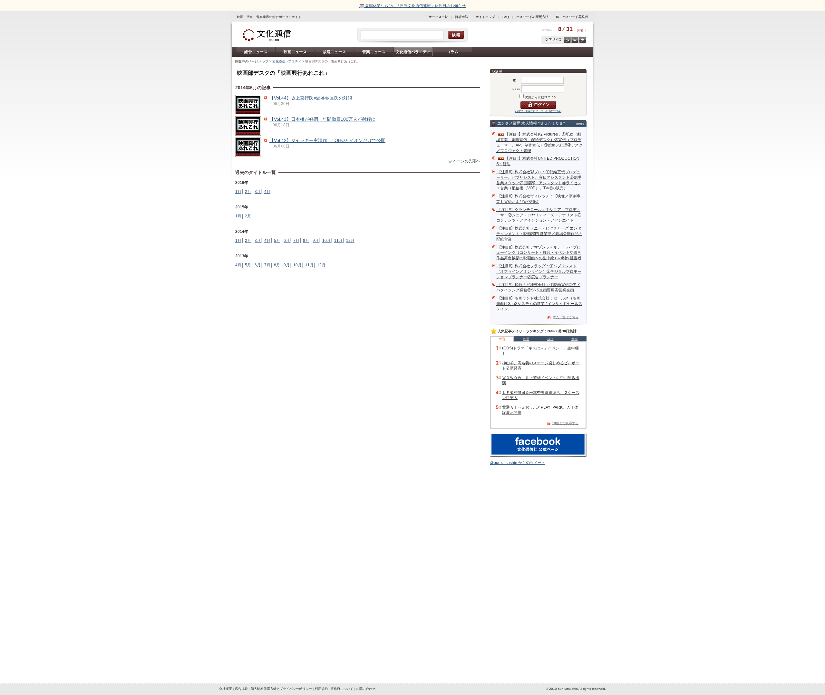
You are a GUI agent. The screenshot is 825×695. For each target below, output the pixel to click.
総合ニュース (255, 52)
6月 (287, 240)
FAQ (505, 17)
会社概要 (225, 688)
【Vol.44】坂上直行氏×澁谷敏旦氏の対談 (310, 97)
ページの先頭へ (466, 161)
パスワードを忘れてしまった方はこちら (538, 111)
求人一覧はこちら (565, 317)
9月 (316, 240)
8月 (306, 240)
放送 (550, 339)
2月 (248, 191)
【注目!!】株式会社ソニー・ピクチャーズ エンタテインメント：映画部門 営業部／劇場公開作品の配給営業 (539, 234)
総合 (502, 339)
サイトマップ (485, 17)
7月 (296, 240)
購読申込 (461, 17)
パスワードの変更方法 (532, 17)
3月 (258, 191)
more (580, 123)
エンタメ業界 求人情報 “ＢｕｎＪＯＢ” (531, 123)
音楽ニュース (373, 52)
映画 (526, 339)
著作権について (342, 688)
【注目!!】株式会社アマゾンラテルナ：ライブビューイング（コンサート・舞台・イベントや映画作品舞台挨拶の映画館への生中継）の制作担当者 (538, 253)
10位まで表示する (565, 423)
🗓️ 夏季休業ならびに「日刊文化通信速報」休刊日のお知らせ (412, 6)
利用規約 (321, 688)
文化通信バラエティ (413, 52)
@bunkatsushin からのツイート (517, 463)
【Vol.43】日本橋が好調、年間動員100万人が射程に (322, 119)
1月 (238, 191)
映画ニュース (295, 52)
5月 (277, 240)
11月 (338, 240)
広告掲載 (241, 688)
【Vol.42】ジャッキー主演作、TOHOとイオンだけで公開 (327, 140)
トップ (263, 61)
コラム (452, 52)
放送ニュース (334, 52)
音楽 (574, 339)
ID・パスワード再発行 (572, 17)
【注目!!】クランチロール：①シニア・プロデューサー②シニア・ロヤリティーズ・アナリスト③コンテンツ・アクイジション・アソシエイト (538, 215)
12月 (350, 240)
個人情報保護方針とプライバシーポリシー (281, 688)
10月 (326, 240)
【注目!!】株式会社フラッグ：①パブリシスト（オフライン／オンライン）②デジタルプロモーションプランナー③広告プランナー (538, 271)
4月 (267, 191)
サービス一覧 (438, 17)
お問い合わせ (365, 688)
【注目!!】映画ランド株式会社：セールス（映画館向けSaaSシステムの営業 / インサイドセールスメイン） (539, 303)
